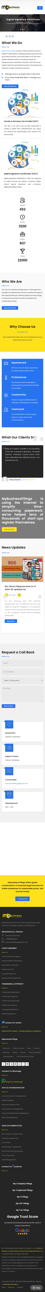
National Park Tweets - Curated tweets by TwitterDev (21, 1031)
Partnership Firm (8, 969)
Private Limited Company (11, 956)
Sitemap (6, 1052)
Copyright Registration (10, 1009)
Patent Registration (9, 1014)
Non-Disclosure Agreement (12, 1134)
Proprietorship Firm (9, 974)
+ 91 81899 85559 (11, 939)
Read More (16, 615)
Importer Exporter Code (11, 1105)
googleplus (23, 1064)
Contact (37, 1048)
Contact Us (22, 899)
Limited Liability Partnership (12, 961)
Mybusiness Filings (8, 51)
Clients (14, 1052)
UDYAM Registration (9, 1160)
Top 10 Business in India (25, 1056)
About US (6, 1048)
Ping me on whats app (14, 1082)
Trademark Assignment (10, 1001)
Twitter (11, 1064)
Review (23, 1052)
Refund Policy (35, 1251)
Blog (29, 1048)
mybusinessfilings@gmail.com (16, 783)
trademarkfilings (34, 1052)
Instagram (7, 1064)
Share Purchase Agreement (12, 1151)
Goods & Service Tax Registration (14, 1096)
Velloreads (27, 1064)
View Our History (10, 308)
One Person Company (10, 965)
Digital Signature (8, 1100)
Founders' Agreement (10, 1138)
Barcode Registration (10, 1117)
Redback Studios (11, 1284)
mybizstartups (8, 1056)
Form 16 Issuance (8, 1155)
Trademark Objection (10, 996)
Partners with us (18, 1048)
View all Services (10, 86)
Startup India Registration (11, 978)
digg (19, 1064)
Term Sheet (6, 1142)
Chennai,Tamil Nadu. (12, 935)
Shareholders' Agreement (11, 1147)
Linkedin (15, 1064)
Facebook (3, 1064)
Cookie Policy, (13, 1251)
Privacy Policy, (24, 1251)
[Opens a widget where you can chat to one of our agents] (36, 1288)
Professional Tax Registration (12, 1109)
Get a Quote (9, 529)
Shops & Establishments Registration (15, 1113)
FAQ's (4, 1287)
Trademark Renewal (9, 1005)
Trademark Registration (11, 992)
